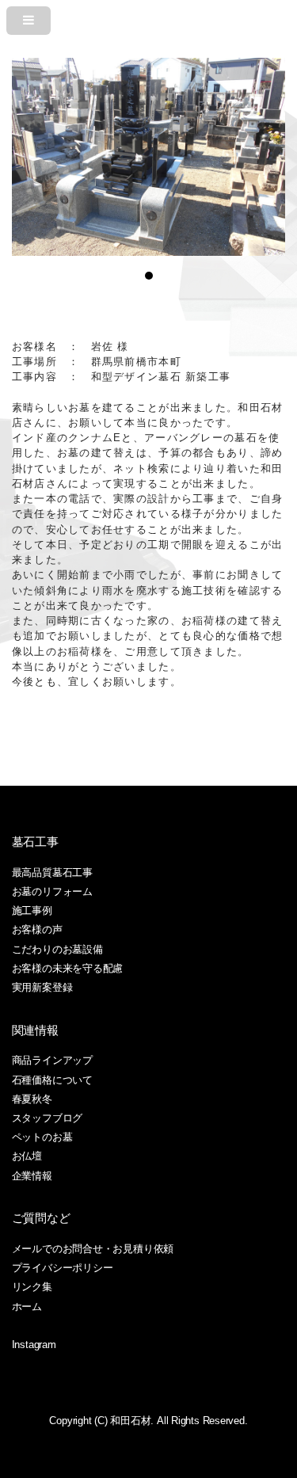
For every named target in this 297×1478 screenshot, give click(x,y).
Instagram (34, 1344)
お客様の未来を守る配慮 (68, 968)
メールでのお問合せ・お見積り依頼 (92, 1249)
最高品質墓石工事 (52, 872)
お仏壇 (27, 1156)
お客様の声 (37, 929)
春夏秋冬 (32, 1099)
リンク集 (32, 1287)
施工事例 (32, 910)
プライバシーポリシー (62, 1268)
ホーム (27, 1306)
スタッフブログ (47, 1118)
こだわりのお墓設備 (57, 949)
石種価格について (52, 1080)
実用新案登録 (42, 987)
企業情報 (32, 1176)
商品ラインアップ (52, 1060)
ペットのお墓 (42, 1137)
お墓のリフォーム (52, 891)
